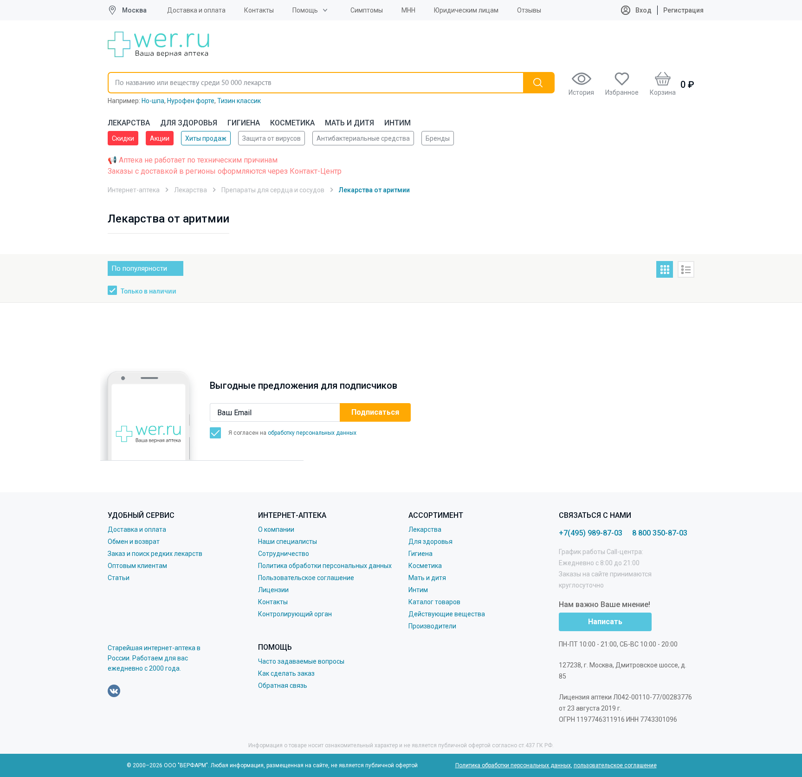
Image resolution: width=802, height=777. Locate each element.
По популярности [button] (139, 268)
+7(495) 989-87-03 (590, 533)
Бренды (438, 138)
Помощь (305, 10)
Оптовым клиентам (137, 565)
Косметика (292, 122)
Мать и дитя (349, 122)
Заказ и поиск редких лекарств (155, 553)
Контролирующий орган (295, 614)
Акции (159, 138)
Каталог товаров (434, 602)
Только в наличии (148, 291)
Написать (605, 621)
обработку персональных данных (312, 433)
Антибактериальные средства (363, 138)
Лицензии (273, 590)
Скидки (123, 138)
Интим (397, 122)
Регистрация (683, 10)
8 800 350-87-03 (659, 533)
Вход (643, 10)
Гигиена (243, 122)
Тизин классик (239, 100)
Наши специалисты (287, 541)
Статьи (118, 577)
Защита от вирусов (271, 138)
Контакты (259, 10)
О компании (276, 529)
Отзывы (529, 10)
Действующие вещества (446, 614)
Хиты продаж (205, 138)
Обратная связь (282, 685)
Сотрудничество (283, 553)
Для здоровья (188, 122)
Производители (432, 626)
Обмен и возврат (134, 541)
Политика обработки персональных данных (325, 565)
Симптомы (366, 10)
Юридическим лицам (466, 10)
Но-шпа (153, 100)
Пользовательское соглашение (306, 577)
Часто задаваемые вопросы (301, 661)
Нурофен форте (190, 100)
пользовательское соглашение (615, 765)
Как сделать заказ (286, 673)
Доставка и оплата (196, 10)
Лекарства (129, 122)
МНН (408, 10)
